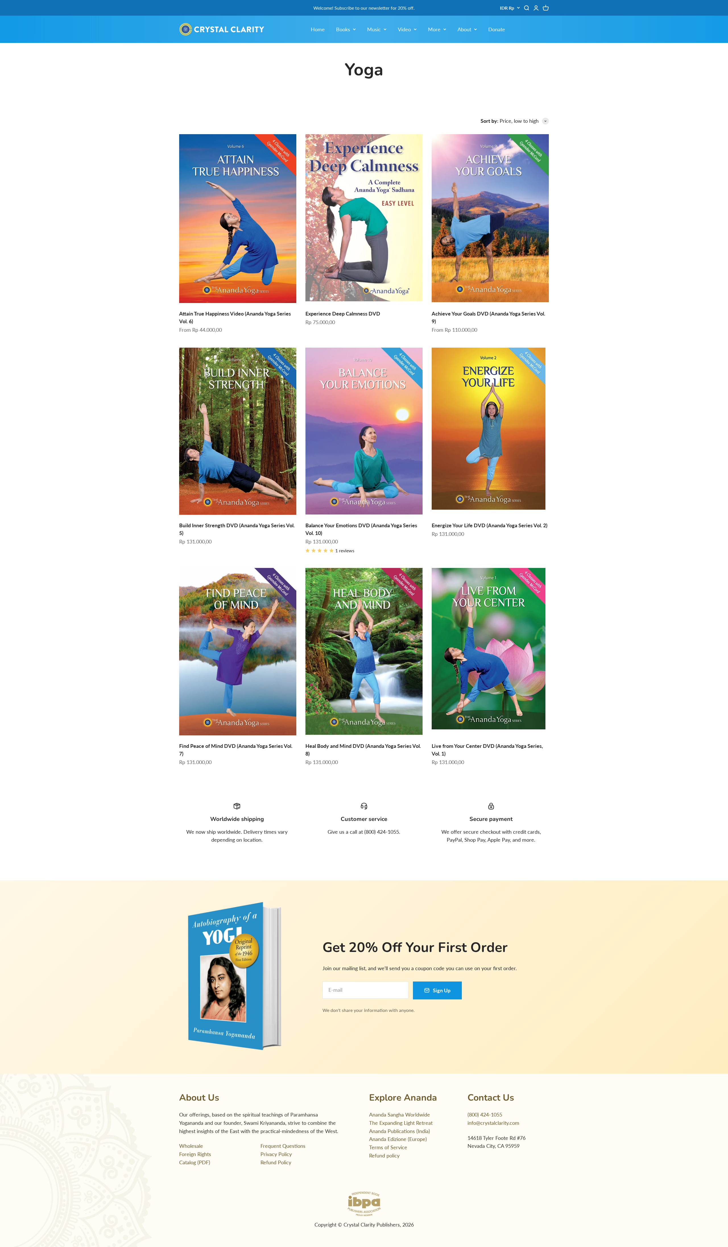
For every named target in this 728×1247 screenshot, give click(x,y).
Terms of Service (388, 1147)
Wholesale (191, 1146)
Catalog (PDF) (194, 1162)
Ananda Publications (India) (399, 1131)
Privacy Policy (276, 1154)
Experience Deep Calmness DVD (342, 313)
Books (343, 29)
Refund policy (384, 1155)
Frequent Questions (282, 1146)
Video (404, 29)
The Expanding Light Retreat (401, 1123)
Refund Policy (275, 1162)
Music (374, 29)
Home (318, 29)
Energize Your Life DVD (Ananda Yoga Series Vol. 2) (489, 525)
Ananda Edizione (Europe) (398, 1139)
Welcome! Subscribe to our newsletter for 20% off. (364, 8)
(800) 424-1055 (485, 1114)
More (434, 29)
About (464, 29)
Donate (496, 29)
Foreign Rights (195, 1154)
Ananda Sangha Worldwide (399, 1114)
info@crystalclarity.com (493, 1123)
